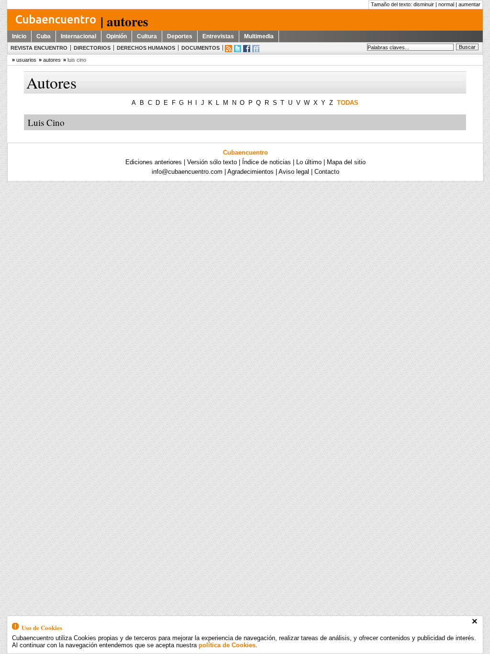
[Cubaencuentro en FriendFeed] (255, 48)
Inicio (19, 36)
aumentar (469, 4)
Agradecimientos (250, 171)
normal (446, 4)
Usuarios (26, 60)
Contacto (326, 171)
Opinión (116, 36)
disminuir (423, 4)
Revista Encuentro (39, 48)
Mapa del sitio (346, 162)
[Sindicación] (228, 48)
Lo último (309, 162)
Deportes (179, 36)
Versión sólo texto (212, 162)
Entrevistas (218, 36)
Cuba (43, 36)
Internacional (78, 36)
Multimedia (259, 36)
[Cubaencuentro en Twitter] (237, 48)
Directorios (92, 48)
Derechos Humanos (146, 48)
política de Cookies (227, 645)
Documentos (200, 48)
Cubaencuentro (245, 152)
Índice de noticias (266, 162)
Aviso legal (293, 171)
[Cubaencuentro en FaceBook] (246, 48)
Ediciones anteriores (153, 162)
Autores (52, 60)
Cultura (147, 36)
